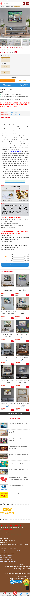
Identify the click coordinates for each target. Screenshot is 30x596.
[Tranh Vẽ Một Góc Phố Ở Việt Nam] (22, 350)
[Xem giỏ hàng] (27, 3)
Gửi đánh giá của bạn (15, 264)
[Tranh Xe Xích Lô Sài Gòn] (22, 327)
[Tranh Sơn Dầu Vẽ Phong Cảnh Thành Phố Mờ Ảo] (22, 395)
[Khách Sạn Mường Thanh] (22, 511)
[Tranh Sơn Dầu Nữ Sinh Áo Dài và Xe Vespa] (22, 304)
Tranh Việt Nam (13, 112)
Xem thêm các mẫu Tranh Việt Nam (15, 181)
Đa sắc (5, 72)
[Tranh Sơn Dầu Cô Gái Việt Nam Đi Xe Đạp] (7, 372)
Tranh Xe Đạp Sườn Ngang (7, 357)
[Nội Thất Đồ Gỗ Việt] (7, 511)
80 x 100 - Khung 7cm (5, 59)
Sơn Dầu (5, 66)
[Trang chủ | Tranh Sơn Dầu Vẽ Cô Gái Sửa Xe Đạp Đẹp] (1, 3)
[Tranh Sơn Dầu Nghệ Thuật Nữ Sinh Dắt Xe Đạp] (22, 281)
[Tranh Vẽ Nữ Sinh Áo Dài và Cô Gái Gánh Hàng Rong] (7, 281)
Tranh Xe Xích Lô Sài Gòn (22, 334)
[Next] (27, 23)
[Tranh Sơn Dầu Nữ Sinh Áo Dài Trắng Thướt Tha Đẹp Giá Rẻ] (7, 304)
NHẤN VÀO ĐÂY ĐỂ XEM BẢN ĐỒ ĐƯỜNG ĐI (12, 225)
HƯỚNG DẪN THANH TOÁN (8, 227)
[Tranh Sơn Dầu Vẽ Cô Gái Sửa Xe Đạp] (15, 38)
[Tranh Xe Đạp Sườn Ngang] (7, 350)
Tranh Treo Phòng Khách (15, 114)
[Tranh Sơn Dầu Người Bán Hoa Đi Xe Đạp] (7, 395)
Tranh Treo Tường (5, 114)
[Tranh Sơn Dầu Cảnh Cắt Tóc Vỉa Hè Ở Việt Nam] (7, 327)
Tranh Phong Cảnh (5, 112)
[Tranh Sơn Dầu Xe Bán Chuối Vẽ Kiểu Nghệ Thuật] (22, 372)
